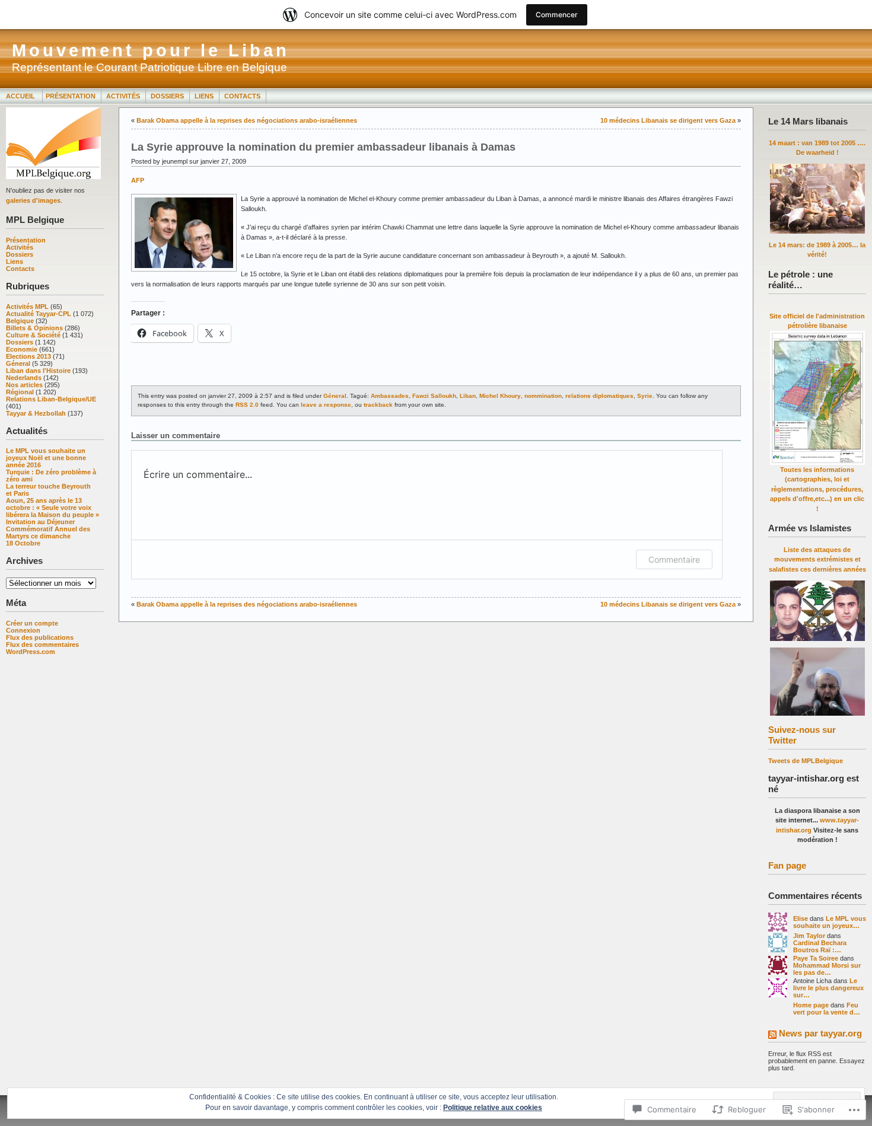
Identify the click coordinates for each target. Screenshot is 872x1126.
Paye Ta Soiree (815, 958)
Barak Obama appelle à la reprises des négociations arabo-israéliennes (246, 120)
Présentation (71, 96)
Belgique (20, 320)
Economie (21, 349)
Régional (20, 391)
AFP (137, 180)
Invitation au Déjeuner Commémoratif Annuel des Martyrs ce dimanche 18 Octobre (48, 532)
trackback (378, 404)
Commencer (557, 14)
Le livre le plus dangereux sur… (828, 988)
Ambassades (390, 396)
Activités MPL (27, 306)
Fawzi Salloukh (434, 396)
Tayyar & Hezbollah (36, 413)
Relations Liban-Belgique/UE (51, 399)
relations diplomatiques (599, 396)
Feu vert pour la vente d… (826, 1008)
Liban (468, 396)
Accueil (21, 96)
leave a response (326, 404)
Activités (123, 96)
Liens (204, 96)
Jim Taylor (809, 935)
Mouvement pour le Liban (150, 50)
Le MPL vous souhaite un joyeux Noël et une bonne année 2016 (46, 457)
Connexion (23, 630)
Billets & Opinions (34, 327)
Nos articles (24, 384)
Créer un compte (32, 623)
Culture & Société (33, 335)
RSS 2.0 (247, 404)
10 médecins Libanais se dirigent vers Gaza (668, 120)
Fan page (787, 865)
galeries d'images (33, 200)
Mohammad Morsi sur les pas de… (827, 969)
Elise (800, 918)
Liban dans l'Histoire (38, 370)
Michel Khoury (500, 396)
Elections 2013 (28, 356)
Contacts (242, 96)
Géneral (18, 363)
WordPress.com (30, 651)
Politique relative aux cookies (492, 1107)
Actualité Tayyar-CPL (38, 313)
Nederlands (24, 377)
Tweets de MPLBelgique (805, 760)
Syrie (645, 396)
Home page (811, 1005)
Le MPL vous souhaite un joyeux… (829, 922)
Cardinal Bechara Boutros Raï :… (819, 946)
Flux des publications (40, 637)
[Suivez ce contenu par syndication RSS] (772, 1036)
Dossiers (167, 96)
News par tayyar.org (820, 1033)
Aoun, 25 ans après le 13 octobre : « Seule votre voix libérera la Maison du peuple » (52, 507)
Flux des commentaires (42, 644)
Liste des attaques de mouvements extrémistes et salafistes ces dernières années (817, 559)
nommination (543, 396)
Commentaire (674, 559)
